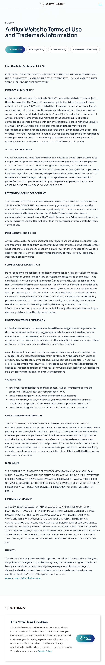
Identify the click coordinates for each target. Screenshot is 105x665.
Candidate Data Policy (85, 49)
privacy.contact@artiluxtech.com (23, 578)
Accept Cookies (85, 638)
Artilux (52, 4)
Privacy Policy (36, 49)
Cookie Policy (58, 49)
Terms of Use (15, 49)
